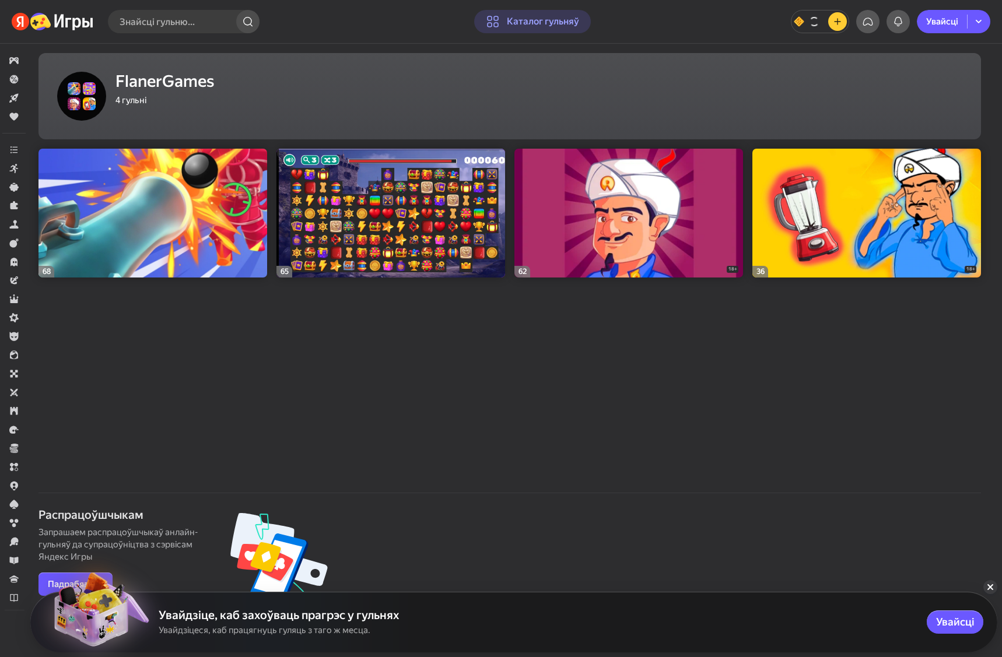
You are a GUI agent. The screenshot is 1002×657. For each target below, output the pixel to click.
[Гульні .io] (14, 485)
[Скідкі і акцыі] (14, 79)
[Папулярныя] (14, 116)
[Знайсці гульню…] (248, 21)
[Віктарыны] (14, 579)
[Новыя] (14, 98)
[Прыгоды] (14, 280)
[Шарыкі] (14, 523)
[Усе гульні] (14, 60)
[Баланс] (820, 21)
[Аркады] (14, 168)
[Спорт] (14, 541)
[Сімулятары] (14, 224)
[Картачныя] (14, 504)
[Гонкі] (14, 429)
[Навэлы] (14, 597)
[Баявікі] (14, 243)
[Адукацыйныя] (14, 560)
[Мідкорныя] (14, 317)
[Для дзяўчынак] (14, 355)
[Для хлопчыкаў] (14, 336)
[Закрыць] (990, 587)
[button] (14, 60)
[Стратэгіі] (14, 411)
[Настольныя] (14, 373)
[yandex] (53, 21)
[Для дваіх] (14, 392)
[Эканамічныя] (14, 448)
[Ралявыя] (14, 299)
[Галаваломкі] (14, 205)
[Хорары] (14, 261)
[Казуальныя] (14, 187)
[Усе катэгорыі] (14, 149)
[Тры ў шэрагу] (14, 467)
